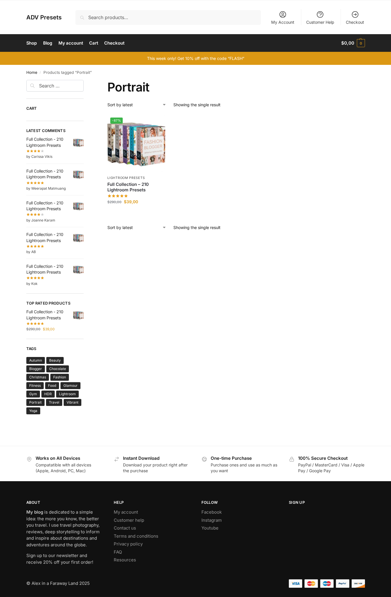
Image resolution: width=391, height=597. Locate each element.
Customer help (129, 520)
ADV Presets (44, 17)
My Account (282, 22)
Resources (125, 560)
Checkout (355, 22)
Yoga (33, 411)
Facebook (211, 512)
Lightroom (67, 394)
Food (52, 385)
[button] (353, 43)
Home (31, 72)
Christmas (37, 377)
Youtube (210, 528)
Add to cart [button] (136, 213)
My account (126, 512)
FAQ (118, 552)
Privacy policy (128, 544)
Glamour (70, 385)
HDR (48, 394)
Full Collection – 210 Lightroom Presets (128, 187)
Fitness (35, 385)
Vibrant (72, 402)
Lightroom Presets (126, 178)
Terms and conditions (136, 536)
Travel (54, 402)
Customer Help (320, 22)
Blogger (35, 369)
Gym (33, 394)
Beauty (55, 360)
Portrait (35, 402)
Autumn (35, 360)
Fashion (59, 377)
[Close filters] (85, 83)
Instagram (211, 520)
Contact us (125, 528)
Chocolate (57, 369)
